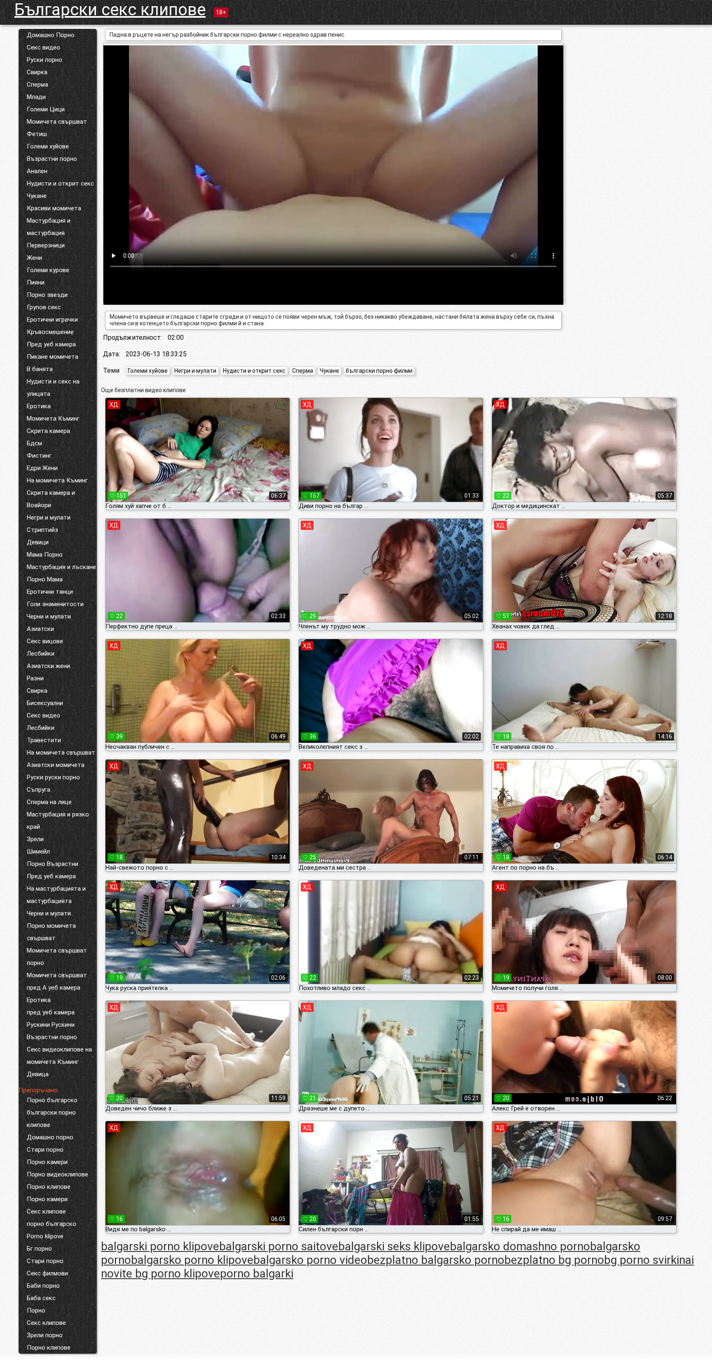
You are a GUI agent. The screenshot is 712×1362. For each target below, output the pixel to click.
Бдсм (34, 443)
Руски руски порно (53, 777)
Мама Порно (45, 554)
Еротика (39, 406)
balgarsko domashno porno (520, 1246)
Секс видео (43, 47)
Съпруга (38, 789)
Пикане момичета (52, 356)
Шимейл (38, 851)
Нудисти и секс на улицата (53, 388)
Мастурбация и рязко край (58, 820)
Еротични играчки (52, 319)
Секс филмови (47, 1273)
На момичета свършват (61, 752)
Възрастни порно (52, 158)
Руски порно (44, 60)
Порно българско (52, 1100)
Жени (34, 257)
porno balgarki (256, 1273)
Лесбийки (40, 653)
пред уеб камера (51, 1012)
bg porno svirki (641, 1260)
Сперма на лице (49, 802)
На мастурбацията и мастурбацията (56, 895)
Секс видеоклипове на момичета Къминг (59, 1056)
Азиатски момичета (55, 765)
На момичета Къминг (57, 480)
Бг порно (39, 1248)
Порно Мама (45, 579)
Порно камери (47, 1162)
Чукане (37, 196)
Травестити (44, 740)
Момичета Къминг (53, 418)
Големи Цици (46, 109)
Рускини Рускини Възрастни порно (52, 1031)
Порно (36, 1310)
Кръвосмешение (50, 332)
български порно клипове (51, 1119)
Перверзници (46, 245)
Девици (38, 542)
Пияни (35, 282)
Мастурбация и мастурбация (48, 227)
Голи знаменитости (55, 604)
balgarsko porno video (310, 1260)
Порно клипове (48, 1186)
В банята (40, 369)
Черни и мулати (49, 616)
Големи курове (48, 270)
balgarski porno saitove (278, 1246)
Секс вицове (45, 641)
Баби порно (43, 1285)
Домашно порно (50, 1137)
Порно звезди (47, 295)
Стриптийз (42, 530)
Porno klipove (45, 1236)
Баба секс (41, 1298)
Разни (35, 678)
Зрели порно (45, 1335)
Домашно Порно (51, 35)
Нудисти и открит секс (60, 183)
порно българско (51, 1224)
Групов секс (44, 307)
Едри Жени (42, 468)
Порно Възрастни (52, 864)
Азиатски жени (48, 666)
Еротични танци (50, 591)
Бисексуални (45, 703)
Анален (37, 171)
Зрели (35, 839)
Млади (36, 97)
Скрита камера (48, 431)
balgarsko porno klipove (192, 1260)
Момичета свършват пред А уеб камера (57, 981)
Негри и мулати (48, 517)
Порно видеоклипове (57, 1174)
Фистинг (39, 455)
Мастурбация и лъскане (61, 567)
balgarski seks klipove (394, 1246)
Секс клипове (46, 1211)
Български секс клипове (110, 9)
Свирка (37, 72)
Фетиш (37, 134)
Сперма (37, 84)
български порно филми (379, 370)
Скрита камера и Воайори (51, 499)
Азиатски (40, 629)
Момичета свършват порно (57, 957)
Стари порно (45, 1149)
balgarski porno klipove (160, 1246)
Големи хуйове (48, 146)
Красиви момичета (54, 208)
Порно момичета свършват (51, 932)
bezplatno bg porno (554, 1260)
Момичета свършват (57, 121)
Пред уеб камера (51, 344)
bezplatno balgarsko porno (435, 1260)
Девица (38, 1074)
